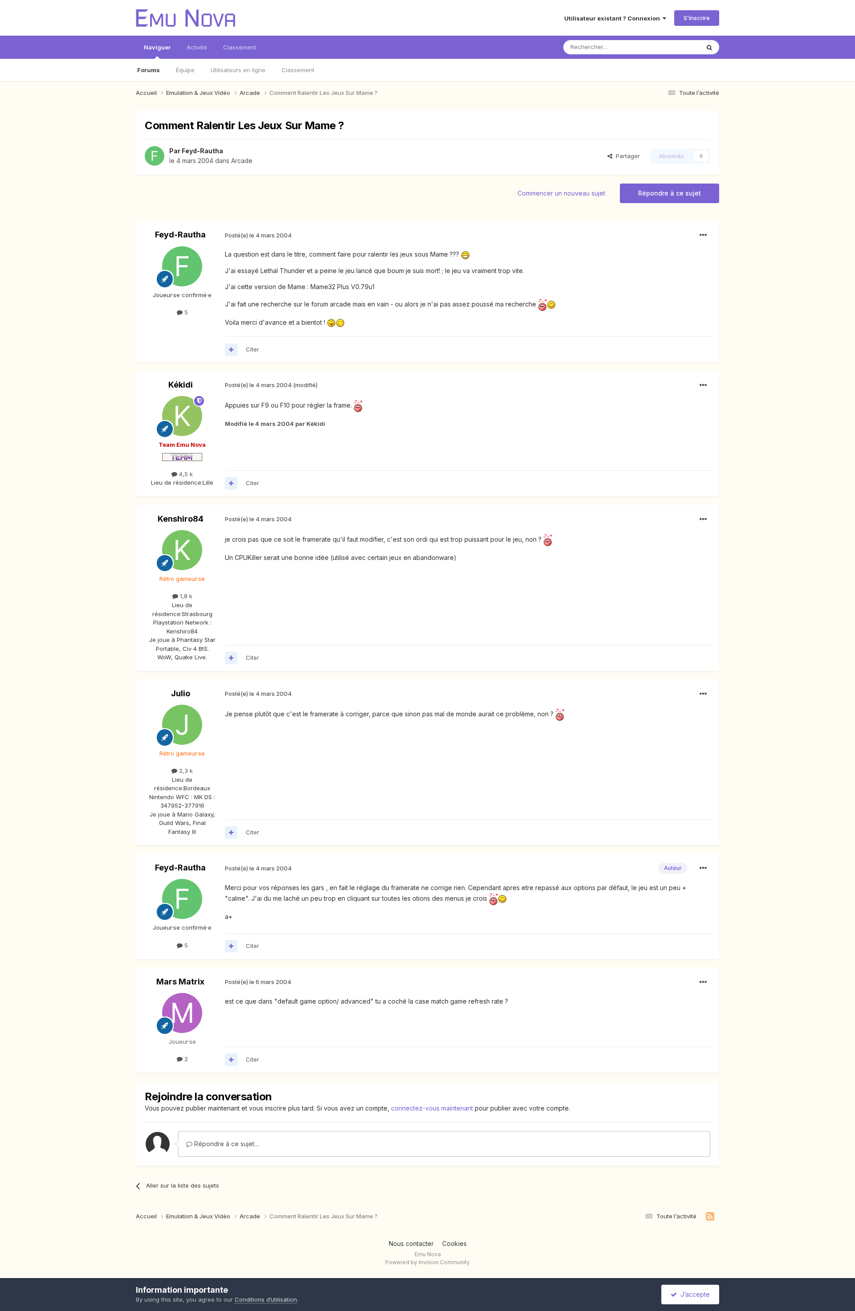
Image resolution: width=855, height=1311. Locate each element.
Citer (252, 349)
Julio (180, 693)
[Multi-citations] (231, 349)
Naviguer (157, 47)
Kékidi (180, 384)
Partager (626, 155)
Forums (148, 70)
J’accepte (693, 1294)
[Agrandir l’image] (465, 254)
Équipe (185, 70)
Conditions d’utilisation (266, 1299)
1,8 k (185, 596)
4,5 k (185, 474)
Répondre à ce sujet (669, 193)
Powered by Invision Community (427, 1262)
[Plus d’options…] (703, 235)
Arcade (241, 160)
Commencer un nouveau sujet (561, 193)
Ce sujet (677, 47)
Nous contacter (411, 1243)
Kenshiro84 (181, 518)
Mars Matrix (180, 981)
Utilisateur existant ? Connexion (613, 18)
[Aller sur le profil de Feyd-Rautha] (154, 156)
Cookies (454, 1243)
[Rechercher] (709, 47)
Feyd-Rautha (202, 151)
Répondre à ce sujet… (225, 1144)
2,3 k (185, 770)
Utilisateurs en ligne (238, 70)
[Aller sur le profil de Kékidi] (182, 416)
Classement (297, 70)
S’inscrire (697, 17)
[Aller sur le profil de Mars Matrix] (182, 1013)
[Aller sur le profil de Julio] (182, 725)
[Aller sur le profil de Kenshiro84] (182, 550)
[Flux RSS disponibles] (710, 1216)
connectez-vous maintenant (432, 1108)
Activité (197, 47)
